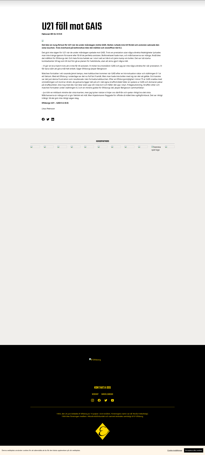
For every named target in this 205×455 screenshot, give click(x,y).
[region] (102, 450)
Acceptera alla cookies (193, 450)
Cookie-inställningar (174, 450)
